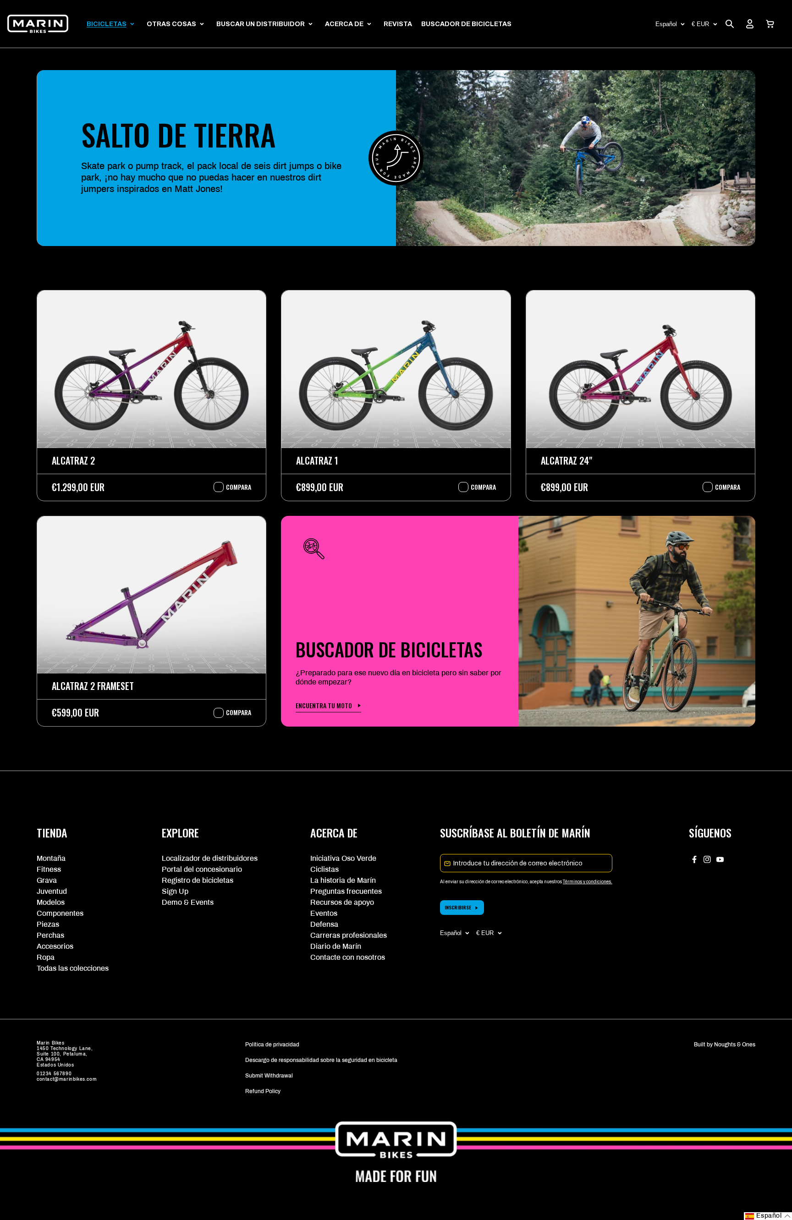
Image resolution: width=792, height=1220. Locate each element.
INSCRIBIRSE (458, 907)
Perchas (50, 935)
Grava (47, 880)
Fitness (49, 869)
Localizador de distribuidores (210, 858)
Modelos (51, 902)
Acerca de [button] (344, 24)
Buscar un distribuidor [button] (260, 24)
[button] (770, 23)
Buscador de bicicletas (466, 24)
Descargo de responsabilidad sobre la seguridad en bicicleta (321, 1060)
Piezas (48, 924)
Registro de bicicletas (197, 880)
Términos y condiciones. (587, 881)
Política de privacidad (272, 1044)
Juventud (52, 891)
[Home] (37, 24)
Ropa (46, 957)
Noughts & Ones (734, 1044)
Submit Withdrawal (269, 1075)
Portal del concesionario (202, 869)
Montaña (51, 858)
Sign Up (175, 891)
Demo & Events (188, 902)
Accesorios (55, 946)
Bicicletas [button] (106, 24)
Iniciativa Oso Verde (343, 858)
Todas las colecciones (73, 968)
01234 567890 (54, 1073)
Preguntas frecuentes (346, 891)
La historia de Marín (343, 880)
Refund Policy (262, 1091)
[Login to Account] (749, 23)
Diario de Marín (335, 946)
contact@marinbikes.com (67, 1079)
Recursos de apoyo (342, 902)
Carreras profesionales (348, 935)
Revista (398, 24)
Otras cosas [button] (171, 24)
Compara (234, 487)
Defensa (324, 924)
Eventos (323, 913)
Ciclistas (324, 869)
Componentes (60, 913)
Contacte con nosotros (347, 957)
